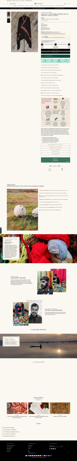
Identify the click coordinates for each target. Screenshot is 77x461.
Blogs (23, 0)
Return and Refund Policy (10, 445)
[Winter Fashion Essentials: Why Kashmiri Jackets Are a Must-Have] (38, 408)
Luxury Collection (59, 5)
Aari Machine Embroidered (45, 28)
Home (42, 12)
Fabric (42, 23)
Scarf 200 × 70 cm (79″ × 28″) (46, 32)
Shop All (32, 5)
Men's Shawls (43, 5)
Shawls (36, 5)
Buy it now (55, 52)
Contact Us (14, 0)
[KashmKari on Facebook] (51, 448)
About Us (17, 0)
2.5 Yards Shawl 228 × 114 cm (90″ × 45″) (47, 33)
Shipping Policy (9, 448)
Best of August (50, 5)
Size (42, 30)
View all (38, 399)
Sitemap (8, 451)
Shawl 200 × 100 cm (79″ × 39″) (55, 32)
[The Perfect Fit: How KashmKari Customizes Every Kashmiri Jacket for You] (17, 408)
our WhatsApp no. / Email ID (55, 144)
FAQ (21, 0)
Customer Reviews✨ (13, 3)
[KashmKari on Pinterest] (55, 448)
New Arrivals (21, 5)
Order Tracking (9, 0)
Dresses (14, 5)
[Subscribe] (62, 445)
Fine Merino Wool (44, 25)
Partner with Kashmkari (28, 0)
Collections (45, 12)
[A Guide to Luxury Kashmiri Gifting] (60, 408)
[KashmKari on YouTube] (53, 448)
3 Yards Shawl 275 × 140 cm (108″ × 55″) (59, 33)
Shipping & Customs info (55, 147)
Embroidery (44, 27)
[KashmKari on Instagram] (49, 448)
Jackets (27, 5)
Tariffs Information (55, 149)
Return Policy (55, 151)
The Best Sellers (49, 12)
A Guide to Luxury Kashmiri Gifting (60, 416)
